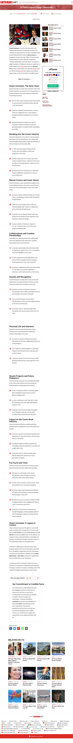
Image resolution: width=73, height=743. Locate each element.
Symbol (44, 94)
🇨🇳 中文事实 (34, 732)
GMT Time (45, 98)
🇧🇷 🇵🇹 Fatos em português (35, 725)
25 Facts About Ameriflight (42, 707)
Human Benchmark (47, 105)
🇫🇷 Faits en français (63, 723)
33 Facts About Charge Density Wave (57, 685)
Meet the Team (24, 721)
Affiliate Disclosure (64, 721)
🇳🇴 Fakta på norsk (5, 726)
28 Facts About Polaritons (42, 684)
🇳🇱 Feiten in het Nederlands (8, 730)
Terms (9, 723)
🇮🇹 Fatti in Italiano (20, 725)
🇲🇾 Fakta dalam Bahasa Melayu (54, 728)
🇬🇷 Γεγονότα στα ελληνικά (47, 726)
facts (21, 71)
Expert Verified (45, 13)
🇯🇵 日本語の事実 (25, 728)
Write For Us (54, 721)
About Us (3, 721)
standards (15, 601)
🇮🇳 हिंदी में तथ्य (60, 726)
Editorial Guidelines (57, 13)
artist (34, 68)
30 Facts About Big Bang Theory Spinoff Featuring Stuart (14, 661)
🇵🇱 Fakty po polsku (23, 730)
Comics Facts (36, 19)
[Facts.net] (9, 2)
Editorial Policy (13, 721)
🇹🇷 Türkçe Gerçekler (23, 732)
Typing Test (45, 102)
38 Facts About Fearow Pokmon (13, 707)
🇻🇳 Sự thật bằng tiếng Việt (8, 732)
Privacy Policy (17, 723)
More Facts (37, 723)
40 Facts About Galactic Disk (28, 684)
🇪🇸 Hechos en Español (7, 725)
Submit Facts (27, 723)
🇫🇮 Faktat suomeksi (19, 726)
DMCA (3, 723)
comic (22, 66)
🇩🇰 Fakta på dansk (49, 725)
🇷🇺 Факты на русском (50, 730)
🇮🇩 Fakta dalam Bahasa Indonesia (9, 728)
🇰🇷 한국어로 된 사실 (38, 728)
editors (20, 604)
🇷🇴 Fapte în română (36, 730)
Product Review (35, 721)
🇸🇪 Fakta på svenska (62, 725)
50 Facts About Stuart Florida (57, 659)
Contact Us (44, 721)
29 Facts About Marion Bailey (13, 684)
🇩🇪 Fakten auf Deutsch (49, 723)
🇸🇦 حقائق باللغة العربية (32, 726)
